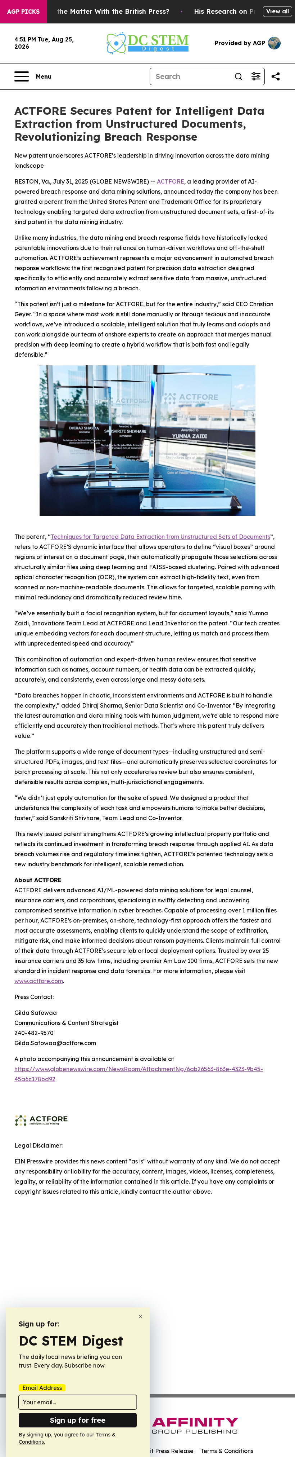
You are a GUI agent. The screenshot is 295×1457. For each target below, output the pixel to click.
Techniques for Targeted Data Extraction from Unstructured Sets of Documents (160, 536)
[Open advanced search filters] (255, 76)
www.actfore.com (38, 981)
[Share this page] (276, 76)
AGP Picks (23, 11)
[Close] (140, 1316)
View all (277, 11)
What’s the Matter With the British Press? (100, 11)
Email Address (42, 1387)
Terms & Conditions (227, 1450)
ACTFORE (170, 181)
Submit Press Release (164, 1450)
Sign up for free (77, 1420)
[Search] (238, 76)
